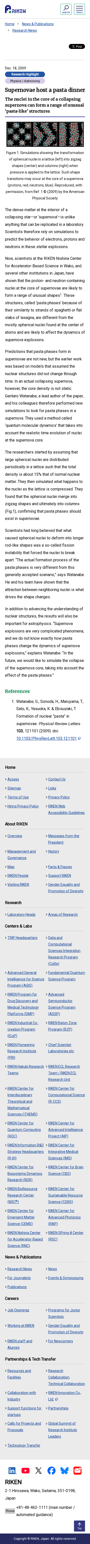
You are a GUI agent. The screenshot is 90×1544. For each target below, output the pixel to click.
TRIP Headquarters (23, 938)
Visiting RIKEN (18, 885)
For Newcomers (60, 1341)
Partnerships (58, 1408)
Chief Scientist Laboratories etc (61, 1048)
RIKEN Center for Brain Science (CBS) (66, 1170)
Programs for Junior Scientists (64, 1313)
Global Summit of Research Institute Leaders (62, 1429)
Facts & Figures (60, 867)
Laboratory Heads (22, 915)
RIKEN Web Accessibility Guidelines (66, 809)
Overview (15, 836)
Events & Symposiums (66, 1278)
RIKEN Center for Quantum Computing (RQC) (24, 1129)
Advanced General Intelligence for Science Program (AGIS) (26, 979)
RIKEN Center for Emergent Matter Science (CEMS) (21, 1217)
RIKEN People (18, 876)
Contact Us (57, 779)
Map (11, 867)
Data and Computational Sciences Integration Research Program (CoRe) (64, 951)
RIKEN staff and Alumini (20, 1344)
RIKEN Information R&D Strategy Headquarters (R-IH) (26, 1151)
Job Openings (18, 1310)
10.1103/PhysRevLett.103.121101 (46, 738)
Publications (17, 1287)
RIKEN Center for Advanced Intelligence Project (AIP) (65, 1129)
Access (13, 779)
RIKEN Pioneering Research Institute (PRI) (22, 1051)
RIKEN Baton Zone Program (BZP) (62, 1026)
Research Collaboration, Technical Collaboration (66, 1377)
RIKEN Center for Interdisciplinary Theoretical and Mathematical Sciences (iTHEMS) (23, 1101)
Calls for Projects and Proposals (24, 1426)
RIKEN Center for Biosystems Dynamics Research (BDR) (25, 1173)
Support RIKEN (59, 876)
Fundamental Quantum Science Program (66, 976)
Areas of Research (63, 915)
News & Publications (38, 24)
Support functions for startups (25, 1411)
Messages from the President (63, 839)
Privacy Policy (59, 797)
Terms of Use (18, 797)
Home (9, 24)
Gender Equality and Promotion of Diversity (66, 888)
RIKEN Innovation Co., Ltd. (64, 1396)
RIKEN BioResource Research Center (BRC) (23, 1195)
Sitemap (14, 788)
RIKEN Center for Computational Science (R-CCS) (66, 1094)
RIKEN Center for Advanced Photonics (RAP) (64, 1217)
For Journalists (19, 1278)
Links (52, 788)
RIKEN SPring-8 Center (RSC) (66, 1236)
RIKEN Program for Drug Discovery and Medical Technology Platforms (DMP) (23, 1004)
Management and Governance (22, 854)
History (53, 851)
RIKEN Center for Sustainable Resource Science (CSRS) (65, 1195)
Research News (24, 30)
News (52, 1269)
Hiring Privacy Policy (23, 806)
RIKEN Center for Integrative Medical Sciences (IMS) (63, 1151)
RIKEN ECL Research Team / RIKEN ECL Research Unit (64, 1073)
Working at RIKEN (21, 1326)
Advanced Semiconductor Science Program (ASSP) (62, 1004)
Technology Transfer (24, 1445)
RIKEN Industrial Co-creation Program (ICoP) (23, 1029)
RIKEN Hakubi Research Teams (26, 1070)
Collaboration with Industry (22, 1396)
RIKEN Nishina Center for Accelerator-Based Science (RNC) (25, 1239)
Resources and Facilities (19, 1374)
